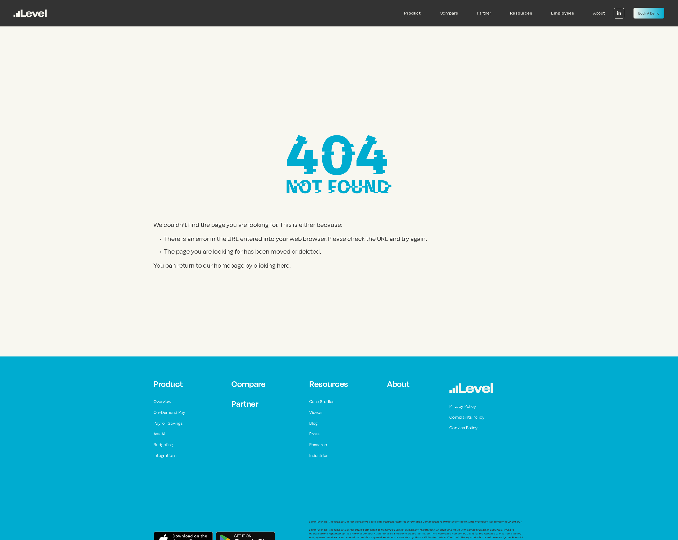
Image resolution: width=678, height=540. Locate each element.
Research (318, 444)
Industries (318, 455)
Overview (163, 401)
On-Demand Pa (168, 412)
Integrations (165, 455)
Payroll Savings (168, 423)
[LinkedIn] (619, 13)
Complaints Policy (466, 417)
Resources (328, 384)
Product (168, 384)
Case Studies (321, 401)
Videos (316, 412)
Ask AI (159, 433)
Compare (449, 13)
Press (314, 433)
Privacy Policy (462, 406)
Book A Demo (648, 13)
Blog (313, 423)
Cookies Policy (463, 427)
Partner (484, 13)
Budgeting (163, 444)
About (599, 13)
